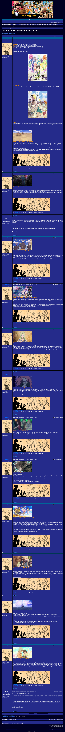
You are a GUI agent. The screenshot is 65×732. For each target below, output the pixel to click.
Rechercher (61, 21)
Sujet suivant (61, 36)
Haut (2, 171)
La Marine (7, 31)
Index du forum (4, 28)
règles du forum (17, 212)
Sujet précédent (56, 36)
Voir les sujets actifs (16, 26)
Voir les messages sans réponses (7, 26)
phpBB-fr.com (35, 731)
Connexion (4, 21)
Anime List (20, 166)
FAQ (57, 21)
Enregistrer (56, 24)
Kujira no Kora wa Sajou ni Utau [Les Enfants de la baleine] (19, 30)
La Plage (9, 28)
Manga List (16, 166)
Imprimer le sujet (4, 36)
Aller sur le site (32, 19)
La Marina (14, 28)
